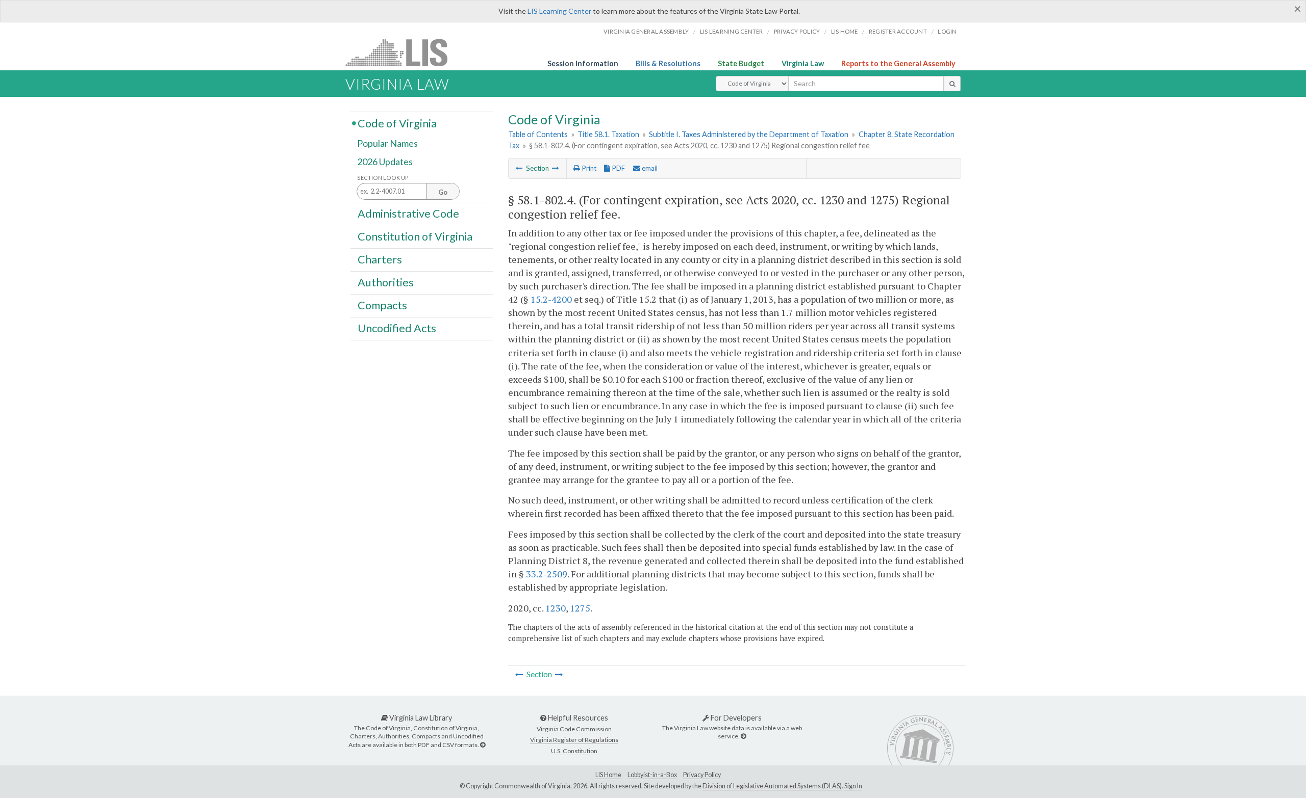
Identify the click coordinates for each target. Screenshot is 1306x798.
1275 (580, 608)
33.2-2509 (546, 574)
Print (588, 168)
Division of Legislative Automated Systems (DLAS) (772, 786)
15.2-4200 (551, 299)
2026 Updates (385, 161)
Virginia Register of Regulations (574, 739)
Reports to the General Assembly (898, 63)
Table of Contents (538, 134)
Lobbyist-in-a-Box (652, 775)
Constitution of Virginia (415, 236)
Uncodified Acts (397, 328)
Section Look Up (383, 177)
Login (947, 31)
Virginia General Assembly (646, 31)
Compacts (382, 305)
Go (442, 192)
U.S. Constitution (574, 751)
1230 (555, 608)
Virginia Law (803, 63)
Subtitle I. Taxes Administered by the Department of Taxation (748, 134)
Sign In (853, 786)
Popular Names (387, 143)
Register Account (898, 31)
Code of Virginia (397, 122)
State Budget (741, 63)
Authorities (386, 282)
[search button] (952, 83)
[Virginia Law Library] (482, 745)
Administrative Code (408, 213)
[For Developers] (743, 736)
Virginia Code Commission (574, 729)
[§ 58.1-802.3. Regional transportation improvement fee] (519, 168)
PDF (617, 168)
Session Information (582, 63)
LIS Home (608, 775)
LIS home (844, 31)
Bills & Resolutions (668, 63)
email (649, 168)
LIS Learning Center (559, 11)
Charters (380, 259)
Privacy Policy (797, 31)
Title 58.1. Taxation (608, 134)
